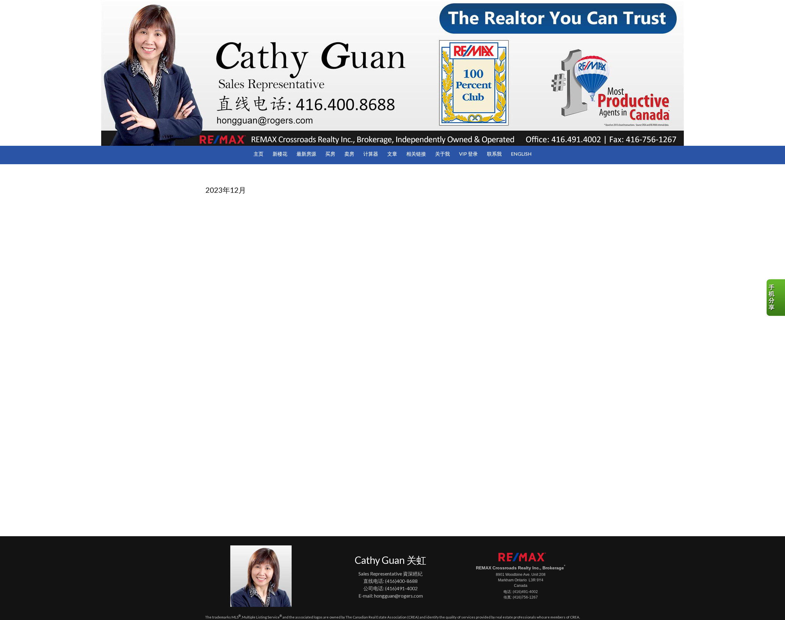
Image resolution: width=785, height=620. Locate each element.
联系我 (494, 154)
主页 (258, 154)
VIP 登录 (468, 154)
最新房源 (306, 154)
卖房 (349, 154)
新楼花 (280, 154)
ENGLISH (521, 154)
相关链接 (416, 154)
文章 (392, 154)
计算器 (370, 154)
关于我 (442, 154)
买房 (330, 154)
